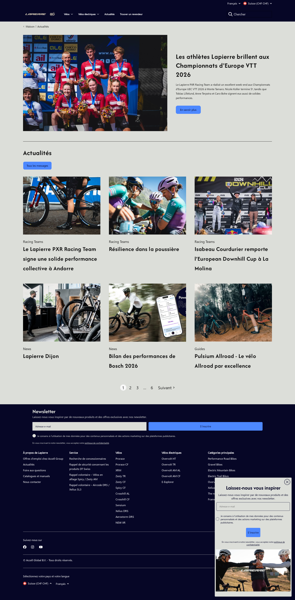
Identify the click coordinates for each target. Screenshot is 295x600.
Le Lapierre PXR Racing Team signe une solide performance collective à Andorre (60, 258)
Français (232, 3)
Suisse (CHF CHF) (258, 3)
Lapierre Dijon (41, 356)
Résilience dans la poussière (144, 249)
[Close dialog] (287, 482)
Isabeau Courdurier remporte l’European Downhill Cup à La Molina (231, 258)
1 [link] (123, 387)
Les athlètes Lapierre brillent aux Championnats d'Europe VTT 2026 (223, 65)
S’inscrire (205, 426)
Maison (30, 26)
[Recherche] (230, 14)
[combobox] (249, 14)
